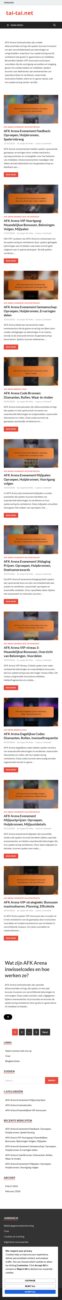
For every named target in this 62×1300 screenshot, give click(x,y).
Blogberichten (12, 1061)
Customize (30, 1280)
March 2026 (11, 1186)
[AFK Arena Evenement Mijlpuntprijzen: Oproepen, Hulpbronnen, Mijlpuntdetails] (31, 794)
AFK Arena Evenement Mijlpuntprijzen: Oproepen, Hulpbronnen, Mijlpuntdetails (25, 820)
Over (8, 1055)
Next (45, 1032)
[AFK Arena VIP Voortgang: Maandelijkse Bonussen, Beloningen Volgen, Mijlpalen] (31, 199)
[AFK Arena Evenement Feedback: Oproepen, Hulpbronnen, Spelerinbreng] (31, 109)
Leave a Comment (43, 143)
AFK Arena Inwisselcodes (15, 389)
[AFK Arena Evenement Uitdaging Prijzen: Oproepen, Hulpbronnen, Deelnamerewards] (31, 539)
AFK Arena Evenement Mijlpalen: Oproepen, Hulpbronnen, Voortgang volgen (29, 479)
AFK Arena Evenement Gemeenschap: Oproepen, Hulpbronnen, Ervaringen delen (30, 311)
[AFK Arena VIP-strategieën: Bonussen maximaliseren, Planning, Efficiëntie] (31, 880)
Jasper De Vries (26, 143)
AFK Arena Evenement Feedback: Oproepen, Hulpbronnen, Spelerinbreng (27, 135)
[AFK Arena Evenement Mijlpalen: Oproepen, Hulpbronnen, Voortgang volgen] (31, 453)
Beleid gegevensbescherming (19, 1225)
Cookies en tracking (14, 1236)
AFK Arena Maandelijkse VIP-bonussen (21, 217)
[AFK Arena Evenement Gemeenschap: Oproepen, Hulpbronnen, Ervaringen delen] (31, 285)
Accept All (30, 1292)
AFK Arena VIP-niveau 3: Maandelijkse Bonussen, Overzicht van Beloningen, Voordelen (28, 652)
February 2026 (12, 1191)
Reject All (30, 1286)
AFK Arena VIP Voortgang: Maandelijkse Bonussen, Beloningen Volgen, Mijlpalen (29, 225)
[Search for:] (31, 1080)
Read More (10, 174)
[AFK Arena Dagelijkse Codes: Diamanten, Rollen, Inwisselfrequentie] (31, 712)
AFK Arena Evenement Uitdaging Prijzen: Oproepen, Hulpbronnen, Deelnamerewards (27, 565)
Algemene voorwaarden (16, 1241)
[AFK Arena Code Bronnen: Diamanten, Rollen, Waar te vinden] (31, 371)
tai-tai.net (19, 13)
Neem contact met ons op (18, 1050)
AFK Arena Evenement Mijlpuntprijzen (22, 127)
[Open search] (54, 25)
